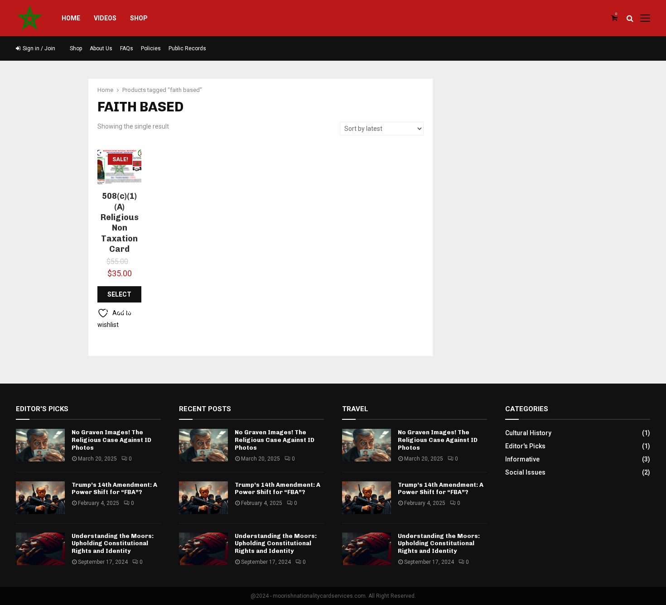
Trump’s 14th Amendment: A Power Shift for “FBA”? (114, 488)
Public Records (187, 48)
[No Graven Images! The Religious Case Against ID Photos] (40, 445)
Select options (119, 296)
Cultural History (528, 433)
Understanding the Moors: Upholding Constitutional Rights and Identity (113, 544)
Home (71, 18)
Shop (139, 18)
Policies (151, 48)
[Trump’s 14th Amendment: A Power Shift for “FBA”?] (40, 497)
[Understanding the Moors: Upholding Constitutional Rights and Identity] (40, 549)
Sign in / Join (38, 48)
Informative (522, 459)
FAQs (126, 48)
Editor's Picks (525, 446)
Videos (105, 18)
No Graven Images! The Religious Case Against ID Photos (111, 440)
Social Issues (525, 472)
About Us (101, 48)
